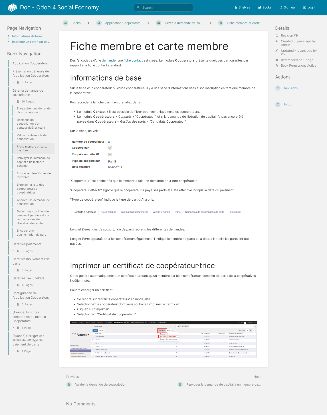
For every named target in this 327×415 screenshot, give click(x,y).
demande (109, 60)
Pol (283, 54)
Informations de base (27, 36)
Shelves (244, 7)
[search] (163, 7)
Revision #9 (289, 35)
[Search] (138, 7)
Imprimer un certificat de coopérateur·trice (32, 41)
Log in (311, 7)
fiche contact (133, 60)
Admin (285, 45)
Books (266, 7)
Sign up (289, 7)
